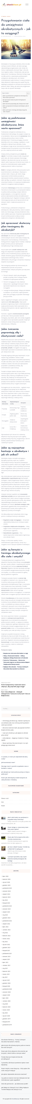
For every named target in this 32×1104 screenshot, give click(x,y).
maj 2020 (5, 1004)
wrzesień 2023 (7, 909)
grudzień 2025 (6, 885)
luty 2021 (5, 977)
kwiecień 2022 (6, 935)
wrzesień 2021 (7, 956)
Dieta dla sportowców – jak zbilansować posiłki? (14, 1084)
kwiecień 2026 (6, 879)
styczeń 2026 (6, 882)
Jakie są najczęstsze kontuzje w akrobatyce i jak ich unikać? (16, 106)
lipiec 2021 (5, 962)
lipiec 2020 (5, 998)
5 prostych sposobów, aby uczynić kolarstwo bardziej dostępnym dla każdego (17, 859)
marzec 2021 (6, 974)
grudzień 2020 (6, 983)
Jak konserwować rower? (8, 762)
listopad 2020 (6, 986)
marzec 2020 (6, 1010)
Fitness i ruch (5, 16)
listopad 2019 (6, 1022)
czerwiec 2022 (6, 930)
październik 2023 (7, 906)
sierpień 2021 (6, 959)
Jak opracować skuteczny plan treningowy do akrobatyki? (14, 100)
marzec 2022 (6, 938)
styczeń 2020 (6, 1016)
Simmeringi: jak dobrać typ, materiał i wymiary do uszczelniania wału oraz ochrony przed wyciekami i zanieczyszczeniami (15, 723)
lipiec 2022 (5, 927)
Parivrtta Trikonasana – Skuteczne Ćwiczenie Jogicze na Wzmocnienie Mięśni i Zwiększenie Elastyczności (16, 662)
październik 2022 (7, 921)
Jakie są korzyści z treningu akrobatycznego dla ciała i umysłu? (15, 110)
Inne (2, 802)
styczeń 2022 (6, 944)
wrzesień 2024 (7, 891)
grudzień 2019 (6, 1019)
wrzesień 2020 (7, 992)
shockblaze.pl (15, 1099)
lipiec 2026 (5, 876)
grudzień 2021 (6, 947)
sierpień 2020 (6, 995)
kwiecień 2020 (6, 1007)
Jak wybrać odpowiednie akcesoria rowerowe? (14, 1074)
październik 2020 (7, 989)
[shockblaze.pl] (11, 4)
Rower (3, 806)
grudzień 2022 (6, 918)
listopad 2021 (6, 950)
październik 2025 (7, 888)
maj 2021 (5, 968)
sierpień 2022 (6, 924)
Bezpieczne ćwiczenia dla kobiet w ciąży (15, 653)
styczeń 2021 (6, 980)
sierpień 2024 (6, 894)
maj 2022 (5, 932)
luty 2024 (5, 900)
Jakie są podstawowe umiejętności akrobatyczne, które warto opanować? (15, 96)
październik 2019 (7, 1025)
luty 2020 (5, 1013)
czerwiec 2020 (6, 1001)
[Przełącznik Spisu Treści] (27, 93)
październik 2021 (7, 953)
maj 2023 (5, 915)
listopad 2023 (6, 903)
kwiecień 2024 (6, 897)
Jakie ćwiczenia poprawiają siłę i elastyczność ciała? (16, 103)
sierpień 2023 (6, 912)
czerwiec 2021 (6, 965)
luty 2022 (5, 941)
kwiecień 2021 (6, 971)
